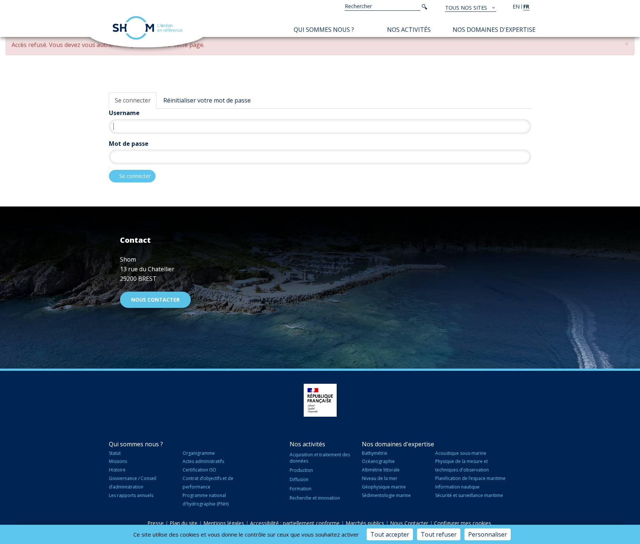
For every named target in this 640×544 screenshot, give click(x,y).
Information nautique (457, 487)
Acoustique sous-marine (460, 453)
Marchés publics (365, 523)
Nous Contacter (409, 523)
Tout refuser (439, 534)
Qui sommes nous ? (324, 30)
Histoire (117, 470)
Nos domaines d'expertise (494, 30)
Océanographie (378, 461)
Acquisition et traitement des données (320, 457)
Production (301, 470)
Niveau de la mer (379, 478)
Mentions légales (223, 523)
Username (124, 113)
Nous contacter (155, 299)
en (516, 6)
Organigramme (199, 453)
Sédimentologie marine (386, 495)
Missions (118, 461)
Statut (115, 453)
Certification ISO (199, 470)
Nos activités (409, 30)
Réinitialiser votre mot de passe (207, 100)
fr (526, 6)
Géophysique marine (384, 487)
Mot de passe (129, 144)
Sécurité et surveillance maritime (469, 495)
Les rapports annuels (131, 495)
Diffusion (299, 479)
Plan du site (183, 523)
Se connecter (133, 100)
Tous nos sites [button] (467, 7)
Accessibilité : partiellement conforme (295, 523)
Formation (300, 489)
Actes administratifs (203, 461)
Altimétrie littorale (381, 470)
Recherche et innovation (315, 498)
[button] (626, 44)
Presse (155, 523)
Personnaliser (487, 534)
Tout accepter (389, 534)
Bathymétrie (374, 453)
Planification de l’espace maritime (470, 478)
